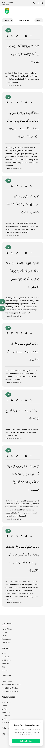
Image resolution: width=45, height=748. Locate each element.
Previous (8, 20)
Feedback (5, 663)
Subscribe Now (26, 741)
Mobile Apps (6, 660)
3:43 (8, 395)
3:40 (8, 181)
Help (3, 667)
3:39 (8, 97)
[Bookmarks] (38, 3)
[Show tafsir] (12, 36)
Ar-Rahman (6, 712)
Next (38, 20)
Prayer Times (7, 629)
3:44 (8, 450)
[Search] (34, 3)
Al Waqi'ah (6, 716)
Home (4, 653)
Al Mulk (4, 709)
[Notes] (17, 36)
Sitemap (5, 670)
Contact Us (6, 642)
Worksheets (6, 639)
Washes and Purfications (11, 684)
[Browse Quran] (2, 308)
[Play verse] (7, 36)
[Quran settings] (2, 301)
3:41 (8, 247)
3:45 (8, 531)
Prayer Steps (7, 681)
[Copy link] (26, 36)
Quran (4, 632)
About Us (5, 657)
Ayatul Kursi (6, 702)
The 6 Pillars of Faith (10, 691)
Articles (4, 636)
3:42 (8, 328)
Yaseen (4, 706)
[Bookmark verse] (21, 36)
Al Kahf (4, 719)
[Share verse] (31, 36)
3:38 (8, 30)
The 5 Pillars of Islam (10, 688)
